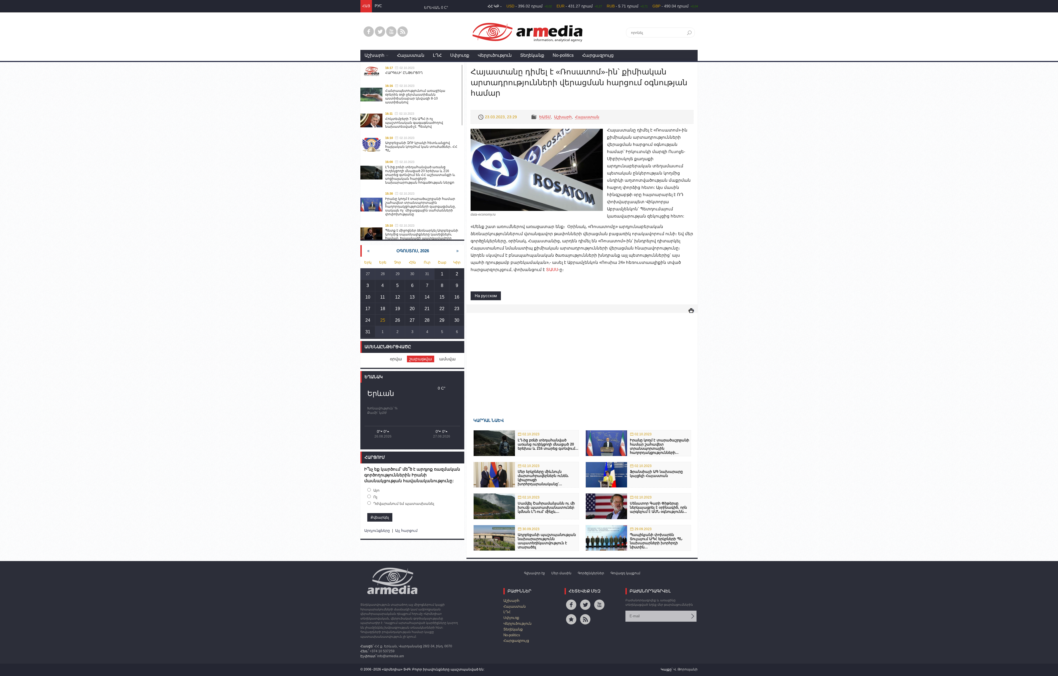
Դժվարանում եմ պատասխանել (403, 503)
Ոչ (375, 497)
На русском (486, 295)
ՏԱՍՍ (552, 269)
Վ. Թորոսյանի (685, 669)
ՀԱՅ (366, 6)
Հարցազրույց (598, 55)
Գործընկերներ (591, 573)
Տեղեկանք (532, 55)
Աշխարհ (374, 55)
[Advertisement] (582, 357)
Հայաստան (410, 55)
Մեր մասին (561, 573)
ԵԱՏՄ (545, 117)
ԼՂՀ (437, 55)
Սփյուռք (459, 55)
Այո (376, 490)
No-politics (563, 55)
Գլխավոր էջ (534, 573)
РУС (378, 6)
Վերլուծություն (495, 55)
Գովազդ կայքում (625, 573)
